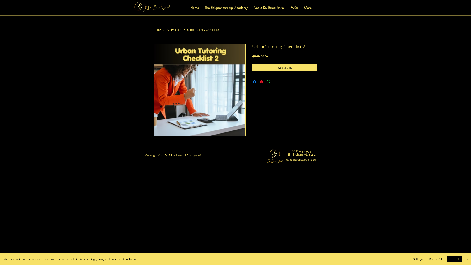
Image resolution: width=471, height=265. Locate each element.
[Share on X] (275, 82)
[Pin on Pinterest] (261, 82)
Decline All (435, 259)
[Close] (466, 259)
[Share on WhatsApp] (268, 82)
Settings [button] (418, 259)
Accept (454, 259)
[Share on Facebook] (254, 82)
